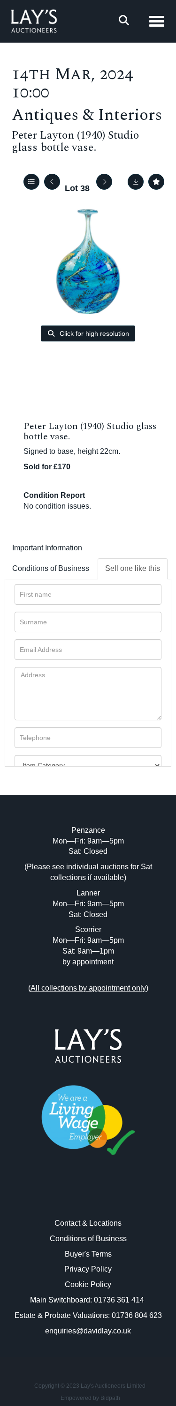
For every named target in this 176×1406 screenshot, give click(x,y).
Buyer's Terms (88, 1254)
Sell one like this (132, 568)
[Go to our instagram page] (107, 1197)
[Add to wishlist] (156, 182)
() (88, 988)
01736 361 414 (120, 1300)
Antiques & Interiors (87, 115)
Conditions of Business (50, 568)
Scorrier (88, 929)
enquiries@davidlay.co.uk (88, 1331)
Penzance (88, 830)
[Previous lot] (52, 182)
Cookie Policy (88, 1284)
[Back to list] (31, 182)
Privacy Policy (88, 1269)
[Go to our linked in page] (88, 1197)
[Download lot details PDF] (136, 182)
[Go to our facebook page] (68, 1197)
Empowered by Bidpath (90, 1398)
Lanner (88, 893)
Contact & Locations (88, 1223)
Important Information (47, 548)
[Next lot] (104, 182)
